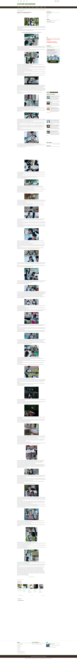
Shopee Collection (49, 13)
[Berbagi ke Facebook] (20, 581)
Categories (22, 7)
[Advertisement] (31, 153)
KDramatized (19, 647)
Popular (48, 92)
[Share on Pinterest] (22, 579)
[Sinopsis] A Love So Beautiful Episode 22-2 (35, 590)
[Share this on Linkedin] (23, 579)
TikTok (47, 17)
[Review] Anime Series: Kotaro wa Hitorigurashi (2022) (54, 131)
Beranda (32, 595)
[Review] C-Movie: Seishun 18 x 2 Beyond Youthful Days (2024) (55, 125)
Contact (45, 7)
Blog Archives (55, 92)
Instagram (48, 14)
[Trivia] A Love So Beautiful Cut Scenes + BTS (20, 590)
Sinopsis (39, 9)
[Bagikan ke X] (19, 581)
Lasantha (37, 658)
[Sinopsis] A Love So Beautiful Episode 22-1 (24, 590)
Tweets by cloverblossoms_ (50, 47)
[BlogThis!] (18, 581)
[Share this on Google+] (21, 579)
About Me (33, 7)
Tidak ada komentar (26, 13)
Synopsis (26, 7)
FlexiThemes (28, 658)
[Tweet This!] (20, 579)
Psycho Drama (19, 650)
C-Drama (26, 9)
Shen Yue (36, 9)
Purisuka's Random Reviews (21, 651)
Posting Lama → (43, 595)
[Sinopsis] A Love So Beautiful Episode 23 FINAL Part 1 (29, 591)
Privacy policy (37, 7)
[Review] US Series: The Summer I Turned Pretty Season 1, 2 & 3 (55, 96)
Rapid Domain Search (49, 658)
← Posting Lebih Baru (20, 595)
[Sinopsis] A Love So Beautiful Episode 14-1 (24, 12)
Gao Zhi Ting (29, 9)
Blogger (45, 656)
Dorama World (19, 645)
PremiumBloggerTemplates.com (42, 658)
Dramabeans (19, 646)
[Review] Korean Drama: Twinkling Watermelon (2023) (54, 108)
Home (18, 7)
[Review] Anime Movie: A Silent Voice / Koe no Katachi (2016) (54, 120)
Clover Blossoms (38, 656)
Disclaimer (41, 7)
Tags (51, 92)
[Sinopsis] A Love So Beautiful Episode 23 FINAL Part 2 (40, 591)
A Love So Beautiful (22, 9)
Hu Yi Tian (33, 9)
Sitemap (29, 7)
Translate (53, 22)
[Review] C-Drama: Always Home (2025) (55, 102)
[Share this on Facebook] (19, 579)
